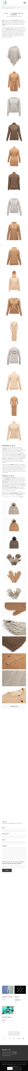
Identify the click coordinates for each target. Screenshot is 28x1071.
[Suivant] (24, 1004)
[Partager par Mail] (23, 1047)
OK (9, 1068)
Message (4, 845)
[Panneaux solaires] (20, 1019)
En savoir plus (17, 1068)
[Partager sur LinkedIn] (18, 1047)
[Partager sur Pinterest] (14, 1047)
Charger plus (14, 706)
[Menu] (24, 2)
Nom (3, 827)
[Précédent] (4, 1004)
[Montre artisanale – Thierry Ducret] (8, 989)
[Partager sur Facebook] (4, 1047)
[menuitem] (24, 2)
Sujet (4, 839)
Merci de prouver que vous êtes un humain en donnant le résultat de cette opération (13, 862)
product (3, 1001)
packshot (21, 496)
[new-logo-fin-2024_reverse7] (11, 2)
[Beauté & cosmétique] (8, 1019)
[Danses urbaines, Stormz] (20, 994)
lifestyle (4, 1030)
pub (10, 1030)
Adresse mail (5, 833)
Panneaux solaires (19, 1026)
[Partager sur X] (9, 1047)
